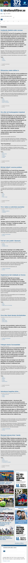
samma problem (4, 321)
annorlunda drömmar (5, 394)
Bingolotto (3, 378)
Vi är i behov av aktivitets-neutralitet (12, 207)
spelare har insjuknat (5, 102)
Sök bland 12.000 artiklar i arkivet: (6, 16)
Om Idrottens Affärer (6, 23)
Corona (3, 59)
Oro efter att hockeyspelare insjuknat (13, 112)
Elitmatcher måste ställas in (10, 70)
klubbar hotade (4, 320)
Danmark (3, 244)
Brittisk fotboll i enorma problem (11, 167)
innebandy (3, 60)
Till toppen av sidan (6, 560)
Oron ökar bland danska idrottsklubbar (13, 315)
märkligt (3, 396)
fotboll (3, 195)
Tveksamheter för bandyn (6, 462)
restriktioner (4, 156)
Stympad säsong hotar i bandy (10, 435)
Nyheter (3, 21)
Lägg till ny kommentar (5, 64)
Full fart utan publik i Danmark (10, 241)
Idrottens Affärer (13, 10)
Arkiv (21, 21)
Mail (2, 13)
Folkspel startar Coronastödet (10, 345)
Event (3, 58)
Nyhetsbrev (17, 21)
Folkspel (3, 380)
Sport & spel (11, 21)
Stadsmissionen (4, 381)
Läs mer (3, 65)
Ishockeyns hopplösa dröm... (10, 391)
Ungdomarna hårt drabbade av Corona (13, 275)
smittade (3, 157)
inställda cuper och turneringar (7, 305)
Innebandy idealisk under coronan (12, 30)
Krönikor (6, 21)
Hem (3, 545)
